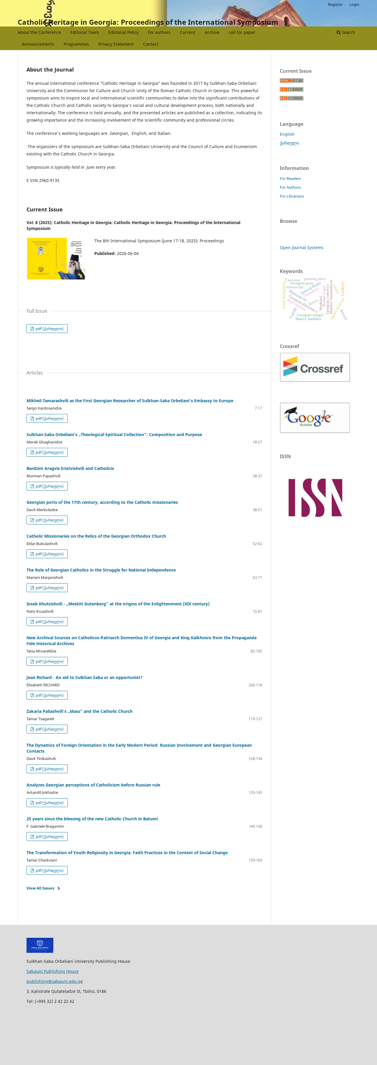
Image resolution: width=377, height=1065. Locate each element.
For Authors (290, 187)
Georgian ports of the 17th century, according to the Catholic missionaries (102, 502)
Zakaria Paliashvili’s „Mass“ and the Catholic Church (80, 711)
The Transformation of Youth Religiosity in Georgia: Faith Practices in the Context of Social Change (127, 852)
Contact (150, 44)
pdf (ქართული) (49, 328)
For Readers (290, 178)
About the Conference (39, 32)
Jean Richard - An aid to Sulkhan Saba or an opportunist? (85, 677)
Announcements (38, 44)
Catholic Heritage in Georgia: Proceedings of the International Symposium (148, 22)
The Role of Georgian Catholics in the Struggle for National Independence (101, 570)
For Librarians (292, 196)
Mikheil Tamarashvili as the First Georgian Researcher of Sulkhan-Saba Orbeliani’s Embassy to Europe (130, 400)
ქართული (289, 143)
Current (187, 32)
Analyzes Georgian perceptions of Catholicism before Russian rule (93, 785)
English (287, 134)
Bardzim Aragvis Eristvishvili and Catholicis (70, 468)
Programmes (76, 44)
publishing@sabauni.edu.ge (55, 981)
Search (347, 32)
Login (354, 4)
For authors (159, 32)
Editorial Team (84, 32)
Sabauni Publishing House (53, 971)
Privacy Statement (116, 44)
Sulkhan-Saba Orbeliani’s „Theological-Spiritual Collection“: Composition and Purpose (114, 434)
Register (335, 4)
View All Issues (40, 888)
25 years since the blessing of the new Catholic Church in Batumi (92, 818)
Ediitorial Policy (123, 32)
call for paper (242, 32)
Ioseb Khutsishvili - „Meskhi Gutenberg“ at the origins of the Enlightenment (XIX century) (118, 604)
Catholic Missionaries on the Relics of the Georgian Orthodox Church (96, 536)
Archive (212, 32)
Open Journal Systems (301, 247)
